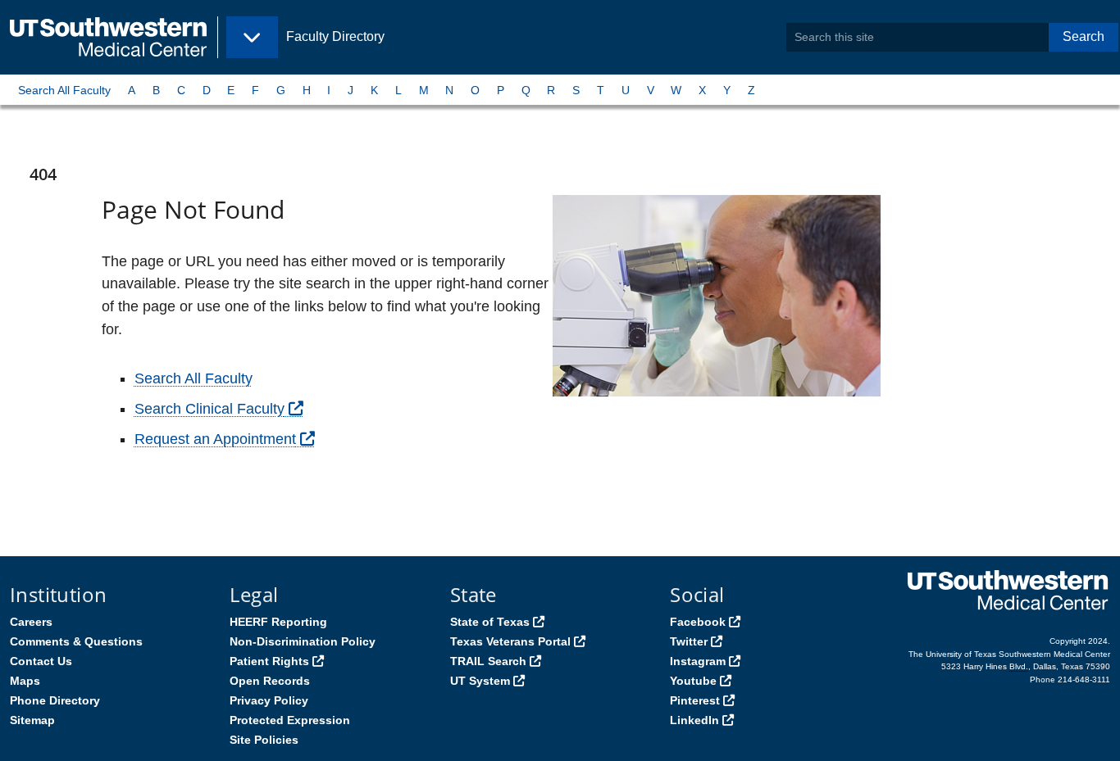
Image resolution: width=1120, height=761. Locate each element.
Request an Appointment (215, 439)
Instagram (698, 661)
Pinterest (695, 700)
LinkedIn (694, 720)
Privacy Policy (269, 700)
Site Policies (264, 739)
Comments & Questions (76, 641)
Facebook (698, 621)
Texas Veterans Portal (510, 641)
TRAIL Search (488, 661)
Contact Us (41, 661)
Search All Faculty (64, 90)
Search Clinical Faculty (209, 409)
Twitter (689, 641)
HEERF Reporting (278, 621)
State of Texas (490, 621)
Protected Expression (290, 720)
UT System (480, 680)
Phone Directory (55, 700)
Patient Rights (269, 661)
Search (1083, 36)
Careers (31, 621)
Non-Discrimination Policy (303, 641)
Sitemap (32, 720)
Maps (25, 680)
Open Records (270, 680)
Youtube (693, 680)
